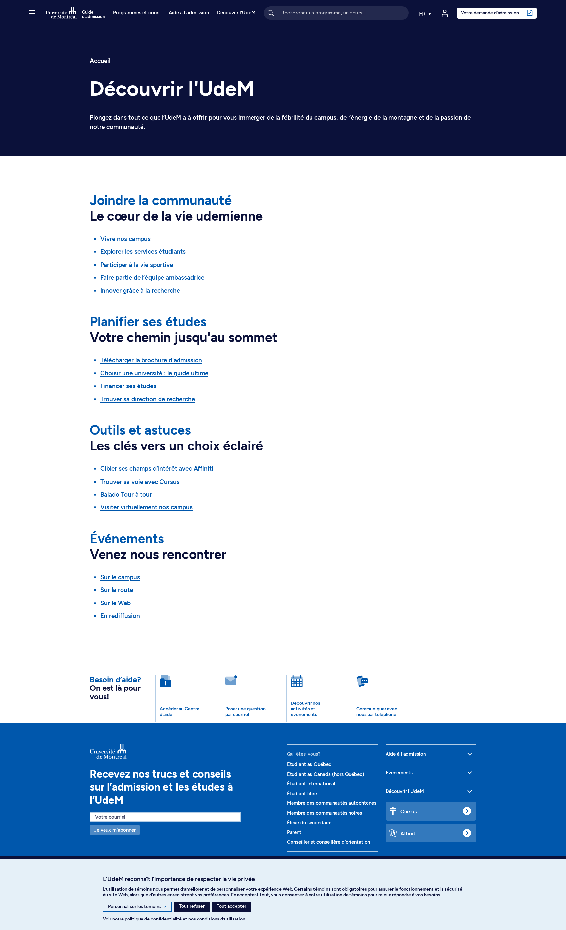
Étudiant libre (302, 794)
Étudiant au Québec (309, 764)
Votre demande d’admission (490, 13)
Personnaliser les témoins (137, 906)
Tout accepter (231, 906)
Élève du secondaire (309, 823)
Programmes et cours (136, 13)
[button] (32, 13)
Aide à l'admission (189, 13)
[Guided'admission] (184, 751)
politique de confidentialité (153, 919)
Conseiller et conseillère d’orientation (328, 842)
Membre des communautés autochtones (331, 803)
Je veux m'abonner (115, 830)
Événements (399, 772)
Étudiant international (311, 784)
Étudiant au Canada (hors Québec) (325, 774)
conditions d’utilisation (221, 919)
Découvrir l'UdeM (236, 13)
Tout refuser (192, 906)
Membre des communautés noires (324, 813)
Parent (294, 832)
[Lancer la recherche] (270, 12)
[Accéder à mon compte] (444, 13)
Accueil (100, 61)
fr (423, 13)
